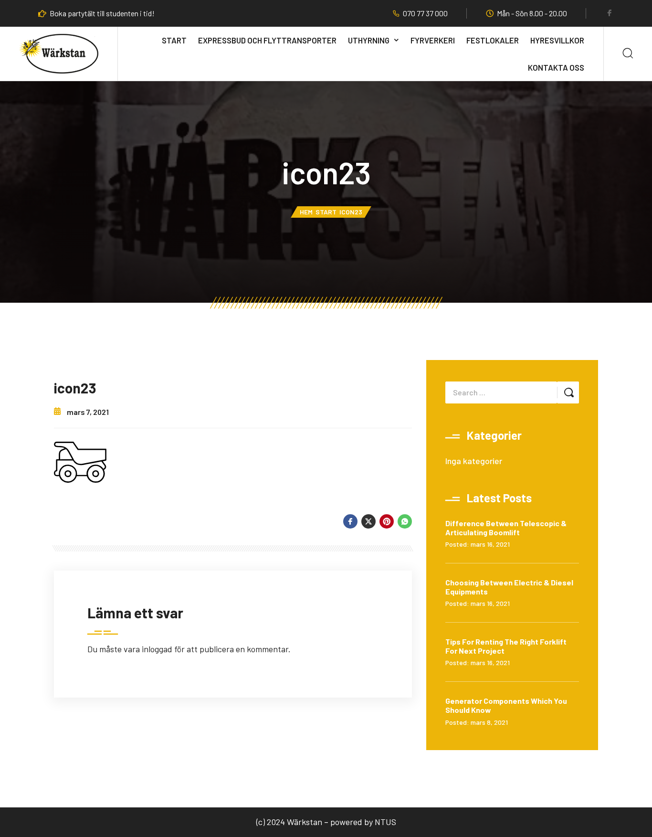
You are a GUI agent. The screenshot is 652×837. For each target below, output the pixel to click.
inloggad (157, 649)
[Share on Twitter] (368, 521)
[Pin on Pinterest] (387, 521)
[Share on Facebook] (350, 521)
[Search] (628, 54)
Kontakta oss (556, 67)
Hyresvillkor (557, 40)
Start (174, 40)
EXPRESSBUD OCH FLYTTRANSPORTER (267, 40)
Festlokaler (492, 40)
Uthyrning (368, 40)
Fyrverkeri (432, 40)
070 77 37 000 (425, 13)
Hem (306, 212)
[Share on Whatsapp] (405, 521)
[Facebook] (609, 14)
